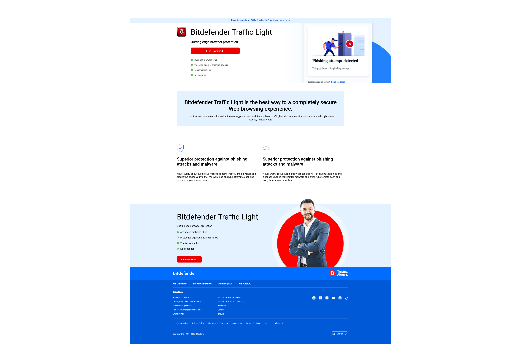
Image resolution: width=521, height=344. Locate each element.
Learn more (284, 20)
